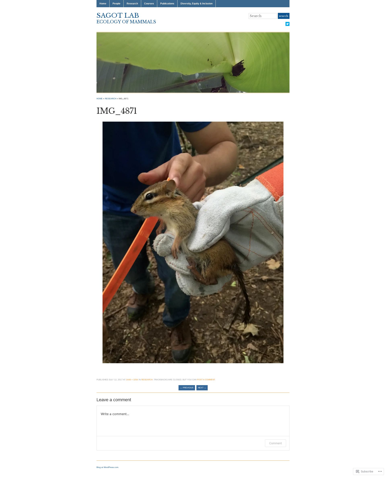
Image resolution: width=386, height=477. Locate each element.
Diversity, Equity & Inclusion (197, 3)
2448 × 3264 (132, 380)
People (116, 3)
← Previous (186, 388)
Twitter (287, 24)
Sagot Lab (117, 15)
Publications (167, 3)
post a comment (206, 380)
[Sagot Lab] (193, 62)
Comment (275, 443)
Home (103, 3)
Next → (202, 388)
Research (132, 3)
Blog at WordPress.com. (107, 467)
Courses (149, 3)
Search (283, 16)
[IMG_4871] (193, 242)
